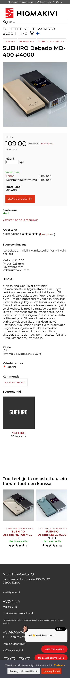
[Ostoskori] (32, 33)
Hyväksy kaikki (51, 671)
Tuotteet (12, 29)
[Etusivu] (31, 18)
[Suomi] (38, 33)
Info (23, 33)
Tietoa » (59, 665)
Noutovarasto (39, 29)
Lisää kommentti (15, 382)
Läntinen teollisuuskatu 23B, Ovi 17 (26, 579)
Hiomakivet (26, 41)
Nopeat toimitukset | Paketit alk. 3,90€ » (35, 2)
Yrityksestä (13, 592)
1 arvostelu (47, 234)
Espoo (10, 176)
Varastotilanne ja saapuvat (20, 220)
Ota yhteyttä (14, 650)
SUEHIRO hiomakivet (51, 41)
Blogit (9, 33)
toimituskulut (47, 144)
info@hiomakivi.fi (14, 643)
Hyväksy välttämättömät (24, 671)
